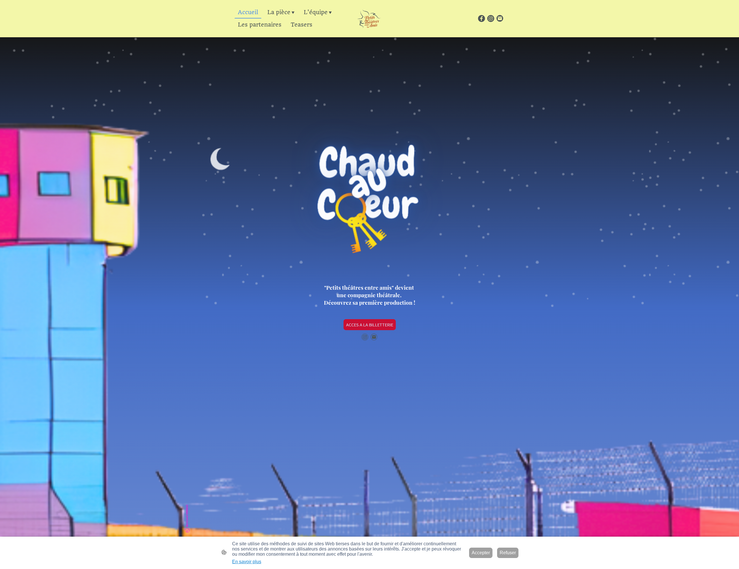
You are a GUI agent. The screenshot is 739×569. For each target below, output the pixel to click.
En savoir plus (246, 561)
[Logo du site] (369, 18)
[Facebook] (481, 18)
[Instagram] (490, 18)
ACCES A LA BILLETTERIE (369, 325)
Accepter (481, 552)
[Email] (500, 18)
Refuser (508, 552)
